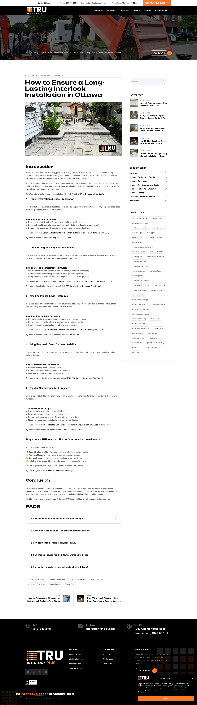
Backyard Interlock (158, 218)
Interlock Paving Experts (140, 285)
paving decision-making (155, 343)
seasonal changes (152, 347)
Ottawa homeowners (139, 304)
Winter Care (136, 352)
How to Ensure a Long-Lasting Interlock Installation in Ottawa (153, 154)
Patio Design (152, 333)
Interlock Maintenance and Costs (38, 75)
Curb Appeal (151, 232)
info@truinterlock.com (97, 3)
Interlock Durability (156, 252)
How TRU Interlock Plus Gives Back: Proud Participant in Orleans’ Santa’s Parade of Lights (153, 144)
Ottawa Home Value (158, 304)
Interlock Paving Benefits (140, 280)
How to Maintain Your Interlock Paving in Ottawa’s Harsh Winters (69, 425)
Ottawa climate (156, 290)
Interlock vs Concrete (139, 290)
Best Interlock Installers (140, 228)
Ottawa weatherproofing (140, 328)
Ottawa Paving (55, 584)
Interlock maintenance (78, 579)
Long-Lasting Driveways (36, 584)
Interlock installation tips (36, 579)
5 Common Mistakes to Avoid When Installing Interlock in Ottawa (69, 233)
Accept (165, 698)
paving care (69, 584)
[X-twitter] (40, 672)
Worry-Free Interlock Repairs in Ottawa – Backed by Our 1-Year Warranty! (153, 118)
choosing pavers (159, 228)
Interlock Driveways (138, 252)
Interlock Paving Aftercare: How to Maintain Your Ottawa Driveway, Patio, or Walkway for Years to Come (153, 106)
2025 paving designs (139, 218)
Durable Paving (137, 242)
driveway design (137, 237)
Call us (35, 625)
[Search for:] (148, 81)
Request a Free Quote (94, 194)
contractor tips (137, 232)
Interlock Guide (137, 256)
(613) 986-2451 (71, 3)
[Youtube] (45, 672)
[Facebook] (28, 672)
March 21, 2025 (60, 75)
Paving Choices (137, 343)
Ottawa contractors (138, 295)
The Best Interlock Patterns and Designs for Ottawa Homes (67, 330)
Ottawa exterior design (140, 299)
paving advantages (138, 338)
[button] (192, 678)
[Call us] (27, 626)
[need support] (80, 626)
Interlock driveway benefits (141, 247)
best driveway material (140, 223)
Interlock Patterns (138, 276)
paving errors (136, 347)
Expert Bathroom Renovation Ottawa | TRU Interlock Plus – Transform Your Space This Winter (152, 132)
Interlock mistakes (138, 271)
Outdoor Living (158, 328)
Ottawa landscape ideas (140, 314)
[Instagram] (34, 672)
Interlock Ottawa (97, 579)
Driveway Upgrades (155, 237)
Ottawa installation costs (140, 309)
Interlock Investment (57, 579)
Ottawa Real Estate (138, 323)
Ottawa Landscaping (139, 319)
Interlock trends (159, 285)
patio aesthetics (137, 333)
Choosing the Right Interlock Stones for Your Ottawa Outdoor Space (71, 281)
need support (91, 625)
